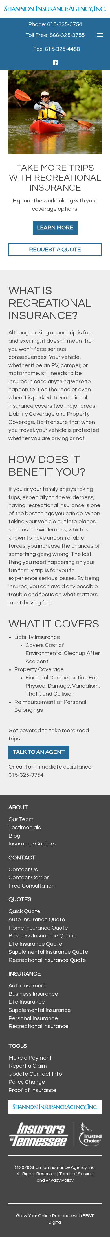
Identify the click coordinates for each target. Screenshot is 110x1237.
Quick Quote (24, 911)
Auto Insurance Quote (36, 919)
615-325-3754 (25, 775)
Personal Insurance (33, 1018)
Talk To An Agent (39, 752)
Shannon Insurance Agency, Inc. (62, 1167)
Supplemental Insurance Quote (48, 952)
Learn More (55, 228)
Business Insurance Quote (42, 936)
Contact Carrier (28, 877)
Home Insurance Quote (38, 928)
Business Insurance (33, 994)
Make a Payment (30, 1058)
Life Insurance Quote (35, 944)
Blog (14, 836)
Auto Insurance (28, 986)
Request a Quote (55, 249)
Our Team (21, 819)
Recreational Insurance (38, 1026)
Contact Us (23, 869)
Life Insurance (26, 1002)
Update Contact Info (35, 1074)
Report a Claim (27, 1066)
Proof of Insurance (32, 1090)
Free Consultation (31, 886)
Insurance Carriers (32, 844)
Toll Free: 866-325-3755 (55, 35)
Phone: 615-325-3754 (55, 24)
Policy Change (26, 1082)
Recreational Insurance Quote (47, 960)
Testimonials (24, 827)
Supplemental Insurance (39, 1010)
